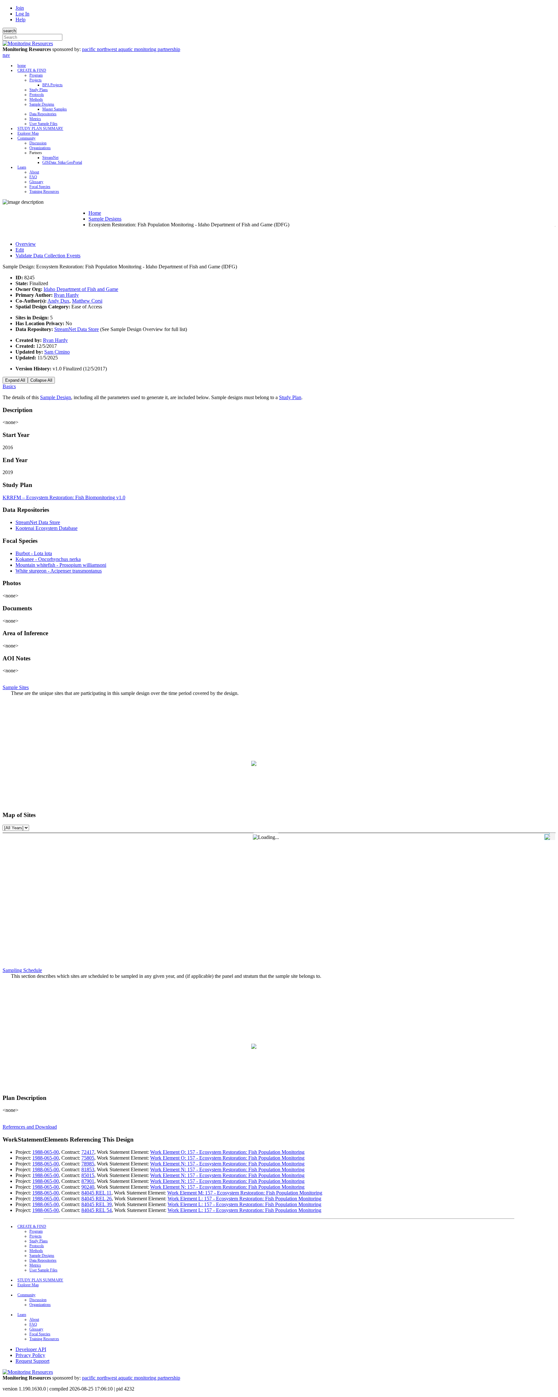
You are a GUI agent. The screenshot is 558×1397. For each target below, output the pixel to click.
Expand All (15, 380)
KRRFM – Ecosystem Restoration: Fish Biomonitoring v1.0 (64, 497)
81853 (87, 1169)
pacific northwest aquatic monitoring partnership (131, 49)
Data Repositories (43, 114)
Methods (36, 99)
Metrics (35, 119)
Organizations (40, 148)
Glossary (36, 182)
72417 (87, 1152)
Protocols (36, 94)
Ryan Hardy (66, 295)
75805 (87, 1158)
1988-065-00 (45, 1152)
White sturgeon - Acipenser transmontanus (59, 571)
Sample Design (55, 397)
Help (21, 19)
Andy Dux (58, 301)
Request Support (32, 1361)
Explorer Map (28, 133)
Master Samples (54, 109)
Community (26, 138)
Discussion (37, 143)
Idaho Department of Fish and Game (81, 289)
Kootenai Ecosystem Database (47, 528)
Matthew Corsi (87, 301)
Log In (22, 13)
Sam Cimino (57, 352)
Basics (9, 386)
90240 (87, 1187)
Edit (20, 250)
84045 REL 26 (96, 1198)
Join (20, 8)
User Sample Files (43, 123)
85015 (87, 1175)
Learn (21, 167)
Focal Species (39, 186)
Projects (35, 80)
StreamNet (50, 157)
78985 (87, 1163)
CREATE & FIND (31, 70)
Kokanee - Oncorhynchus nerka (48, 559)
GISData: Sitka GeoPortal (62, 162)
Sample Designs (41, 104)
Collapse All (41, 380)
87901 (87, 1181)
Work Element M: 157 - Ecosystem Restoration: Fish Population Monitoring (244, 1192)
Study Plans (38, 90)
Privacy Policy (30, 1355)
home (21, 65)
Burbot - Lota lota (34, 553)
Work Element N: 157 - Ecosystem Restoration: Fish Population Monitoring (227, 1163)
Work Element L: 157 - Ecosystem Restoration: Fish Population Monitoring (244, 1198)
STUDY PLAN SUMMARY (40, 128)
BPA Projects (52, 85)
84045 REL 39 (96, 1204)
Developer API (31, 1349)
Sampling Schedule (22, 970)
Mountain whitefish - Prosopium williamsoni (61, 565)
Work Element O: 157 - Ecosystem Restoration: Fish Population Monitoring (227, 1152)
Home (94, 213)
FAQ (33, 177)
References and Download (30, 1127)
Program (36, 75)
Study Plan (290, 397)
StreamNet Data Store (76, 329)
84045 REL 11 (96, 1192)
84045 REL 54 (96, 1210)
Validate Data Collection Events (48, 255)
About (34, 172)
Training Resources (44, 191)
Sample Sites (16, 687)
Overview (26, 244)
